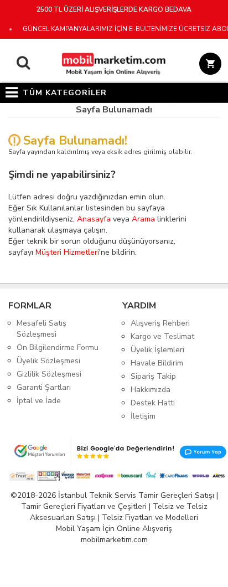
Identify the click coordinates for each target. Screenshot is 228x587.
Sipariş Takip (153, 376)
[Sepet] (208, 65)
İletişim (143, 416)
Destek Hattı (153, 403)
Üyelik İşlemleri (157, 349)
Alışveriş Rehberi (160, 323)
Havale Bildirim (157, 363)
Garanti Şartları (44, 387)
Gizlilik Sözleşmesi (49, 374)
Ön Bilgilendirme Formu (58, 347)
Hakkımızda (150, 389)
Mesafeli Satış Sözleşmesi (41, 328)
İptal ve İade (39, 400)
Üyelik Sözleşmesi (48, 361)
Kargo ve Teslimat (162, 336)
